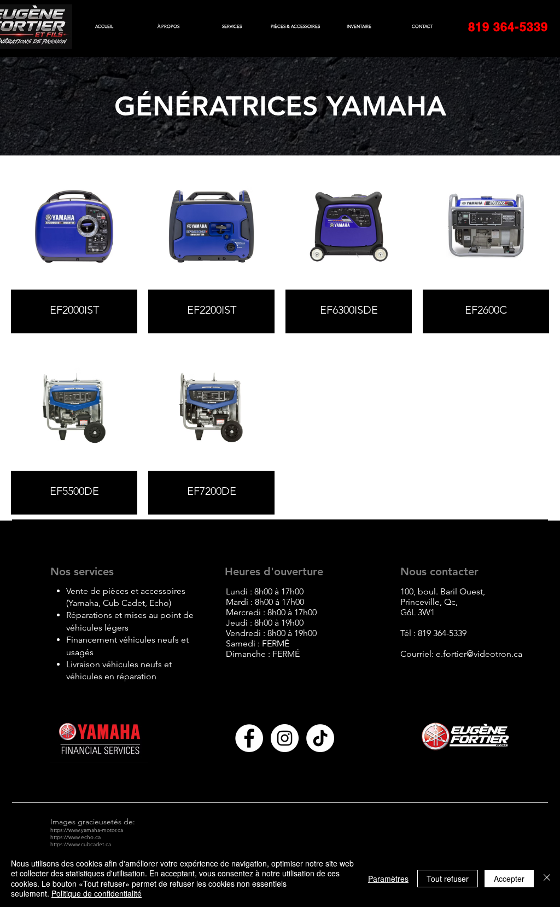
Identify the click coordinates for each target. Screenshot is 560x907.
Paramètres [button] (388, 878)
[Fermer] (546, 878)
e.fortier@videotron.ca (479, 654)
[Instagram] (285, 738)
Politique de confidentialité (96, 893)
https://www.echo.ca (75, 837)
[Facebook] (249, 738)
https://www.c (67, 844)
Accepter (509, 878)
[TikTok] (320, 738)
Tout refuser (448, 878)
